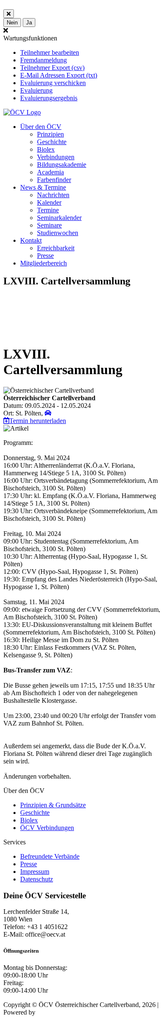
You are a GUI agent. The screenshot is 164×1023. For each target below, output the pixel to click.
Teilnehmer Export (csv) (52, 67)
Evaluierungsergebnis (48, 98)
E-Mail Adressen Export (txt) (58, 75)
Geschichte (51, 141)
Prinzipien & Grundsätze (53, 805)
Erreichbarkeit (55, 248)
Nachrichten (53, 194)
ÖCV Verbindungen (47, 827)
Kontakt (31, 240)
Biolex (46, 149)
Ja (29, 22)
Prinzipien (50, 134)
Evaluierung (36, 90)
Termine (48, 210)
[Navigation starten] (48, 413)
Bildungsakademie (61, 164)
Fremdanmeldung (43, 60)
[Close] (8, 13)
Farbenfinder (54, 179)
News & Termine (43, 187)
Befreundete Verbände (49, 856)
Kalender (49, 202)
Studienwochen (57, 232)
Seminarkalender (59, 217)
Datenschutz (36, 879)
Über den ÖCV (40, 126)
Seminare (49, 225)
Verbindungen (55, 157)
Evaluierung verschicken (53, 82)
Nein (12, 22)
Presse (45, 255)
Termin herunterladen (37, 420)
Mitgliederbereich (43, 263)
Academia (50, 172)
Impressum (34, 871)
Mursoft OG (53, 1012)
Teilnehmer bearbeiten (49, 52)
